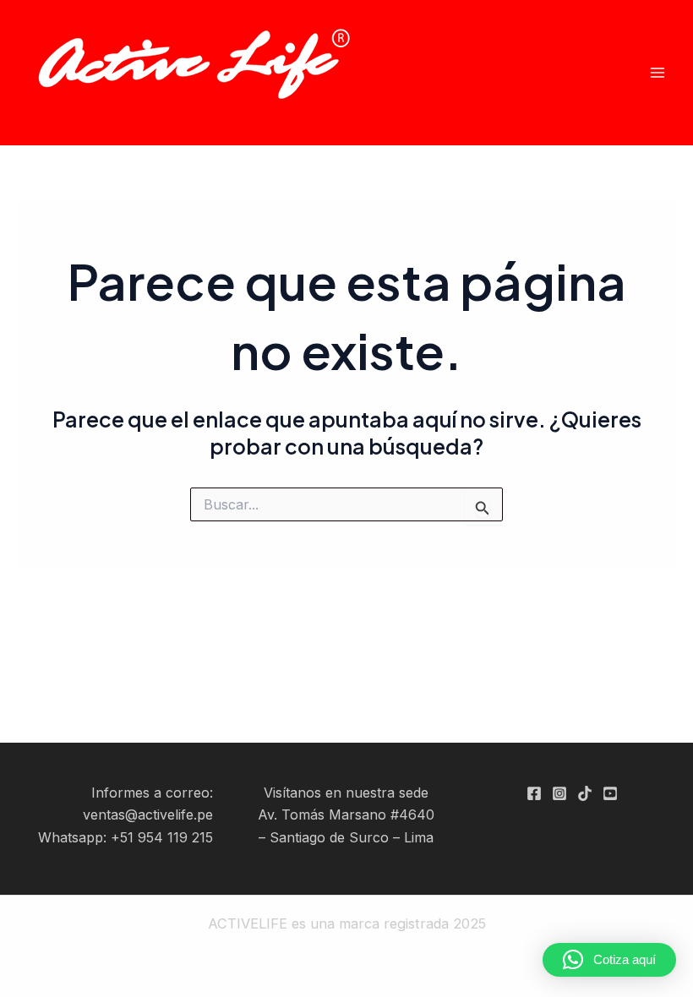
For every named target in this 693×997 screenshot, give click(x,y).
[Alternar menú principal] (657, 73)
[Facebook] (534, 793)
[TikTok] (584, 793)
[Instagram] (559, 793)
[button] (609, 960)
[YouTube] (610, 793)
